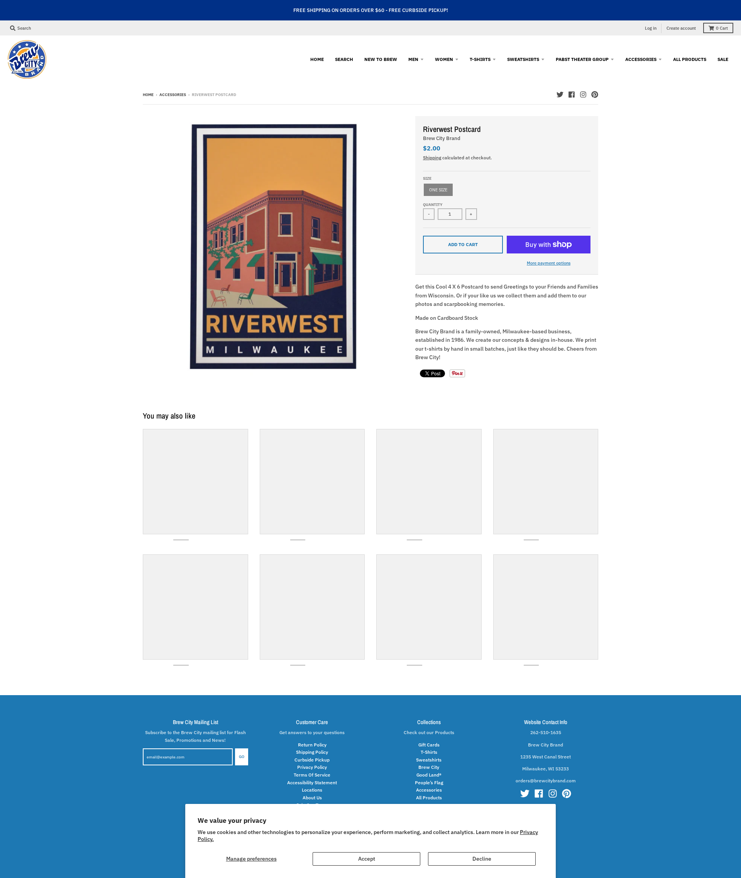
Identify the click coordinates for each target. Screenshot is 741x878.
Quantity (432, 204)
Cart (722, 28)
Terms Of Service (312, 775)
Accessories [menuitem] (640, 59)
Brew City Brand (441, 138)
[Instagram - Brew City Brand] (583, 94)
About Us (312, 797)
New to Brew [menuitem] (380, 59)
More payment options (548, 263)
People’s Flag (429, 782)
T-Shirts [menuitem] (480, 59)
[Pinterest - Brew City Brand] (594, 94)
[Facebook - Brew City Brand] (571, 94)
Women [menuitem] (444, 59)
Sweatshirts (429, 759)
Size (427, 178)
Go (241, 756)
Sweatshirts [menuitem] (523, 59)
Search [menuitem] (344, 59)
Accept (366, 858)
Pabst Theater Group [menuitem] (582, 59)
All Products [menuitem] (689, 59)
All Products (429, 797)
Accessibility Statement (312, 782)
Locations (312, 790)
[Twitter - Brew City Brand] (560, 94)
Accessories (172, 94)
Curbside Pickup (312, 759)
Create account (681, 28)
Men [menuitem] (413, 59)
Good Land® (429, 775)
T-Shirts (429, 752)
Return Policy (312, 744)
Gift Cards (429, 744)
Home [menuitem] (317, 59)
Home (148, 94)
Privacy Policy (312, 767)
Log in (650, 28)
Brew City (428, 767)
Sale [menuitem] (722, 59)
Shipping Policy (312, 752)
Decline (481, 858)
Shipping (432, 157)
